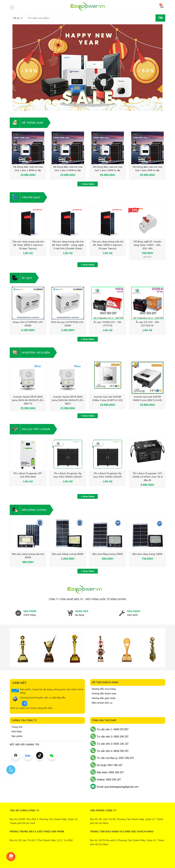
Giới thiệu (16, 731)
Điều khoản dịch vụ (102, 702)
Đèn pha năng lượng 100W (147, 554)
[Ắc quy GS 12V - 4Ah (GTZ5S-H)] (147, 303)
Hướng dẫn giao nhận (104, 698)
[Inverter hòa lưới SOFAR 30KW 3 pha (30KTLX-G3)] (147, 377)
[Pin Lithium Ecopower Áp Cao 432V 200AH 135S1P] (68, 454)
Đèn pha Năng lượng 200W (107, 554)
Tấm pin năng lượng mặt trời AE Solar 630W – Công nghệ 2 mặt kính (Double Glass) (68, 245)
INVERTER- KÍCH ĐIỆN (36, 352)
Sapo (101, 859)
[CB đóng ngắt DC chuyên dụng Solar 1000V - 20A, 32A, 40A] (147, 222)
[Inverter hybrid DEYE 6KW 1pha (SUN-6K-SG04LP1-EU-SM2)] (68, 377)
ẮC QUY (27, 277)
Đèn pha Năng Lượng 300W (67, 554)
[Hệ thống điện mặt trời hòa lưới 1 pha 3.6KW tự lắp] (68, 148)
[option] (87, 67)
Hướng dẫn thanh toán (104, 693)
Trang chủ (16, 726)
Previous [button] (12, 67)
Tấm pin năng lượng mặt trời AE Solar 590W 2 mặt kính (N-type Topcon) (108, 245)
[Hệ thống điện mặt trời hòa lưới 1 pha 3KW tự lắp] (147, 148)
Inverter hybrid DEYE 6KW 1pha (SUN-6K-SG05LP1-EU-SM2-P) (28, 400)
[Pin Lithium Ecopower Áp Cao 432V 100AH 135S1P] (108, 454)
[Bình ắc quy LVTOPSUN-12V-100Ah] (68, 303)
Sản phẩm (17, 736)
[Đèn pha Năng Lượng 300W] (68, 535)
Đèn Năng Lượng (34, 509)
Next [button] (163, 67)
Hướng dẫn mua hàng (104, 688)
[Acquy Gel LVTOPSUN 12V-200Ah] (28, 303)
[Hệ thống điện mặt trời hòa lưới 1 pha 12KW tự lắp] (108, 148)
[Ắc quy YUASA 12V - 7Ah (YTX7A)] (108, 303)
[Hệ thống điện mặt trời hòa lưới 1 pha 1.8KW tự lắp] (28, 148)
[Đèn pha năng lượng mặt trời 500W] (28, 535)
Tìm (160, 17)
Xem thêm (88, 184)
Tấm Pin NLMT (31, 197)
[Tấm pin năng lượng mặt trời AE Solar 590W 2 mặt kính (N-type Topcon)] (108, 222)
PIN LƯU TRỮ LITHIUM (36, 429)
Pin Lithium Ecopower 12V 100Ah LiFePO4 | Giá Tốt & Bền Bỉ (147, 477)
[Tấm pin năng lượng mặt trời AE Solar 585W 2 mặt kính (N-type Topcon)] (28, 222)
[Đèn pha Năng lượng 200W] (108, 535)
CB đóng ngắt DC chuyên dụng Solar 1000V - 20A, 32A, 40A (147, 245)
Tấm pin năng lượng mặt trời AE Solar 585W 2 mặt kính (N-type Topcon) (28, 245)
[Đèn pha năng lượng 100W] (147, 535)
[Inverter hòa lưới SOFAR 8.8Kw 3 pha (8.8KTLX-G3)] (108, 377)
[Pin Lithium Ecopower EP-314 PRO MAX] (28, 454)
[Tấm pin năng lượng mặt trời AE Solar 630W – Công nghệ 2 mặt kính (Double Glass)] (68, 222)
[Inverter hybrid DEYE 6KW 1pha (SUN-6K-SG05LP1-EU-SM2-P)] (28, 377)
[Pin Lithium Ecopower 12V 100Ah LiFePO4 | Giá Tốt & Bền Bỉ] (147, 454)
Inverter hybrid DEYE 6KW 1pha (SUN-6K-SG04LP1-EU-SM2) (67, 400)
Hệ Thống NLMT (33, 122)
